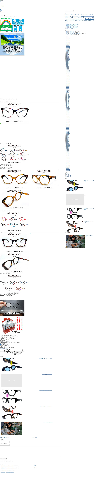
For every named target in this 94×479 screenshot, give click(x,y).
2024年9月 (67, 61)
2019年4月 (67, 128)
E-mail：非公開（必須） (3, 443)
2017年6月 (67, 150)
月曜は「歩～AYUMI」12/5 (70, 31)
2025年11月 (68, 47)
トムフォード (87, 17)
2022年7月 (67, 88)
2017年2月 (67, 154)
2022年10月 (68, 85)
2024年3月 (67, 67)
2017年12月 (68, 144)
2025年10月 (68, 48)
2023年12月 (68, 70)
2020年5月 (67, 114)
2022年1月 (67, 94)
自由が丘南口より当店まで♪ (4, 348)
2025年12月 (68, 46)
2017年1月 (67, 155)
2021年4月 (67, 103)
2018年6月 (67, 138)
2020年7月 (67, 112)
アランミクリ (84, 14)
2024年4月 (67, 66)
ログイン (67, 173)
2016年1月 (67, 168)
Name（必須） (2, 440)
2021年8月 (67, 99)
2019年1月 (67, 131)
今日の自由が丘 (82, 20)
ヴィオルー (76, 20)
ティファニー (77, 17)
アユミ (80, 14)
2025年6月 (67, 52)
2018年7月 (67, 137)
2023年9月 (67, 73)
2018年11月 (68, 133)
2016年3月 (67, 166)
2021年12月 (68, 95)
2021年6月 (67, 101)
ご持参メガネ (73, 14)
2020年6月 (67, 113)
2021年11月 (68, 96)
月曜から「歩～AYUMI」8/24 (70, 28)
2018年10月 (68, 134)
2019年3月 (67, 129)
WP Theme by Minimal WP (10, 472)
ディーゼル (82, 17)
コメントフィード (69, 175)
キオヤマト (78, 16)
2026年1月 (67, 45)
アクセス (35, 467)
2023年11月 (68, 71)
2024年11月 (68, 59)
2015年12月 (68, 169)
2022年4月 (67, 91)
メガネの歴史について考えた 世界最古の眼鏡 (73, 33)
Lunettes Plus (3, 472)
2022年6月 (67, 89)
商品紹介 (35, 465)
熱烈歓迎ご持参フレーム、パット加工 (46, 406)
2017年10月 (68, 146)
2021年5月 (67, 102)
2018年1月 (67, 143)
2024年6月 (67, 64)
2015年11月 (68, 170)
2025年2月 (67, 56)
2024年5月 (67, 65)
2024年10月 (68, 60)
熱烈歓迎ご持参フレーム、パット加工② (45, 390)
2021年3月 (67, 104)
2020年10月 (68, 109)
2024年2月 (67, 68)
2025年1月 (67, 57)
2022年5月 (67, 90)
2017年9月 (67, 147)
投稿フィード (68, 174)
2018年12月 (68, 132)
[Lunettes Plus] (2, 1)
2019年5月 (67, 127)
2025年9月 (67, 49)
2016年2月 (67, 167)
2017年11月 (68, 145)
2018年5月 (67, 139)
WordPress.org (68, 176)
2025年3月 (67, 55)
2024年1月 (67, 69)
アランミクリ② (2, 12)
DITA (65, 14)
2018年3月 (67, 141)
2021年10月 (68, 97)
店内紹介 (90, 20)
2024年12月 (68, 58)
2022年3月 (67, 92)
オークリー (69, 16)
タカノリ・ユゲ (71, 17)
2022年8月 (67, 87)
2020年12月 (68, 107)
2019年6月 (67, 126)
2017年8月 (67, 148)
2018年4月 (67, 140)
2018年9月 (67, 135)
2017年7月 (67, 149)
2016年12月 (68, 156)
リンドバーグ (89, 19)
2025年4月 (67, 54)
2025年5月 (67, 53)
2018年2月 (67, 142)
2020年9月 (67, 110)
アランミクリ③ (34, 437)
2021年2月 (67, 105)
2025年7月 (67, 51)
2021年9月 (67, 98)
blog (0, 9)
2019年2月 (67, 130)
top (34, 464)
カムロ (74, 16)
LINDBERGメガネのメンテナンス (47, 374)
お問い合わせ (36, 468)
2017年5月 (67, 151)
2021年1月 (67, 106)
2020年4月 (67, 115)
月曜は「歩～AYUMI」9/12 (4, 437)
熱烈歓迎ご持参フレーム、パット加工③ (45, 358)
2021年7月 (67, 100)
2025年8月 (67, 50)
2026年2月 (67, 44)
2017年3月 (67, 153)
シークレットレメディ (88, 16)
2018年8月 (67, 136)
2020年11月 (68, 108)
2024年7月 (67, 63)
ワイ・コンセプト (69, 20)
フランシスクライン (74, 19)
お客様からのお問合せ (69, 34)
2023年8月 (67, 74)
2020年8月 (67, 111)
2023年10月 (68, 72)
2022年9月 (67, 86)
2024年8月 (67, 62)
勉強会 (86, 20)
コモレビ (82, 16)
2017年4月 (67, 152)
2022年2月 (67, 93)
